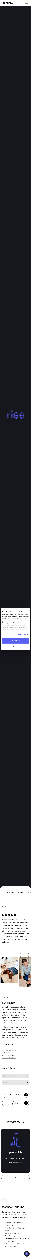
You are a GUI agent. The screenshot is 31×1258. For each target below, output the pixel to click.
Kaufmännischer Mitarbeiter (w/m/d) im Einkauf (13, 1103)
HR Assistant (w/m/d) (12, 1095)
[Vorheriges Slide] (2, 1177)
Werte (29, 892)
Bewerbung (20, 892)
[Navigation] (26, 2)
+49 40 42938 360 (8, 1055)
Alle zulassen (15, 640)
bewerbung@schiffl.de (9, 1058)
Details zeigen (21, 634)
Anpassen (14, 646)
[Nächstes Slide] (28, 1177)
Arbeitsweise (9, 892)
